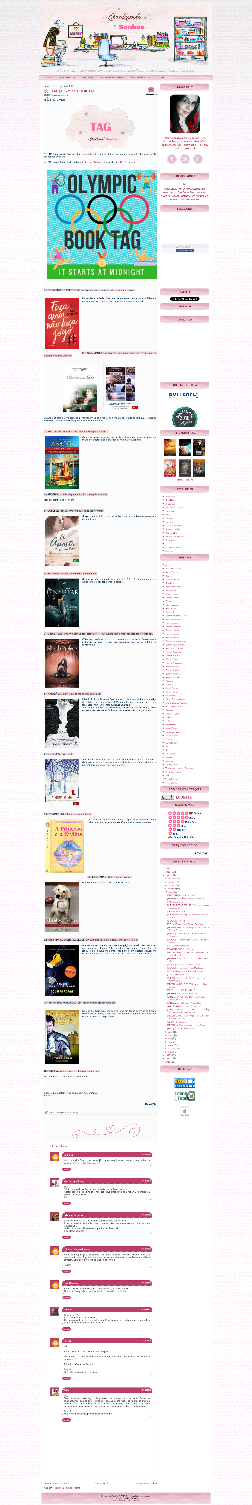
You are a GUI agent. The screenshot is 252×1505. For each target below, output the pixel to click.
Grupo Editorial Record (175, 706)
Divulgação (170, 504)
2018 (168, 869)
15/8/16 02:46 (146, 1181)
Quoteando (170, 540)
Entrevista (169, 511)
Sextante (169, 761)
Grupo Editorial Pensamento (177, 703)
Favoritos (169, 518)
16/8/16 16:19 (146, 1309)
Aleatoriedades (171, 496)
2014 (168, 1058)
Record (168, 746)
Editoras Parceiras (112, 77)
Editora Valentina (172, 674)
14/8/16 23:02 (146, 1155)
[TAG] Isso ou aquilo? (176, 911)
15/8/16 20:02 (146, 1215)
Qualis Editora (171, 743)
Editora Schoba (172, 666)
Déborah (67, 1309)
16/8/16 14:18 (146, 1283)
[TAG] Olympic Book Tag (72, 91)
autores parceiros (172, 547)
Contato (162, 77)
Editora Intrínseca (173, 627)
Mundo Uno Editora (173, 732)
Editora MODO (172, 637)
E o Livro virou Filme (174, 507)
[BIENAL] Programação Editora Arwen (183, 965)
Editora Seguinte (172, 670)
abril (170, 1042)
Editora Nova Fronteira (175, 645)
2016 (168, 875)
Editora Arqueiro (172, 605)
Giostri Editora (171, 692)
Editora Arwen (171, 608)
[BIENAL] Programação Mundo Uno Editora (186, 968)
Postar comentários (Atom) (66, 1488)
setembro (172, 889)
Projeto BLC (171, 533)
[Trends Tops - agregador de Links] (184, 1102)
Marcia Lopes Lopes (73, 1181)
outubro (172, 885)
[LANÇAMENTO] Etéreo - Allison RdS (184, 1003)
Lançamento (170, 522)
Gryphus (169, 710)
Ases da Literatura (173, 568)
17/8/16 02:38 (146, 1341)
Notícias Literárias (173, 529)
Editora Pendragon (173, 663)
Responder (66, 1169)
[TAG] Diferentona (175, 902)
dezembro (172, 878)
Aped (167, 565)
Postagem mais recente (55, 1483)
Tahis (66, 1390)
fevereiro (172, 1048)
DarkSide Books (172, 597)
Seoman (168, 757)
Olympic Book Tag (67, 1112)
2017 (168, 872)
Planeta (168, 739)
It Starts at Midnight (91, 162)
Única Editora (171, 783)
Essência (169, 681)
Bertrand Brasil (172, 579)
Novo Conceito (171, 735)
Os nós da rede (89, 154)
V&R (167, 775)
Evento (168, 514)
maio (170, 1038)
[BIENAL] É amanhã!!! (176, 921)
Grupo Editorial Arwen (175, 699)
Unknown (65, 95)
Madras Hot (170, 725)
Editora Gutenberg (173, 619)
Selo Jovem (170, 754)
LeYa (167, 721)
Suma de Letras (171, 765)
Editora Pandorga (173, 652)
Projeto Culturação (174, 536)
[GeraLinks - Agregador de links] (184, 1088)
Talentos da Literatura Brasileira (179, 768)
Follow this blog (185, 251)
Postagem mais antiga (146, 1483)
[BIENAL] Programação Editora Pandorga (185, 924)
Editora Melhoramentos (175, 641)
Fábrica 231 (170, 685)
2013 (168, 1062)
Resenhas (88, 77)
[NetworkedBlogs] (185, 247)
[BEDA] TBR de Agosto (177, 1022)
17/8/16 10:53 (146, 1390)
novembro (172, 882)
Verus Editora (171, 779)
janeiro (171, 1052)
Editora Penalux (172, 659)
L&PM (168, 717)
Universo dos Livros (173, 772)
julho (170, 1032)
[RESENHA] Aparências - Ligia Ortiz (182, 993)
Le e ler (67, 1341)
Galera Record (171, 688)
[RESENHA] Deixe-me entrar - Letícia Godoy (186, 1025)
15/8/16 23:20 (146, 1249)
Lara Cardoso (70, 1283)
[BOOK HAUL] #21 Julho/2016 (181, 990)
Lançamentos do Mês (174, 525)
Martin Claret (171, 728)
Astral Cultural (172, 572)
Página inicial (101, 1483)
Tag (76, 1112)
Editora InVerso (172, 623)
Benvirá (168, 576)
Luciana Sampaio (131, 1500)
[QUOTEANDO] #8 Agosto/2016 (181, 895)
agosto (171, 892)
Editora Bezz (170, 612)
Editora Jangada (172, 630)
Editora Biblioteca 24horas (176, 616)
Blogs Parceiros (140, 77)
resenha (168, 551)
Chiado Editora (171, 594)
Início (49, 77)
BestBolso (169, 583)
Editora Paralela (172, 656)
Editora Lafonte (172, 634)
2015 (168, 1055)
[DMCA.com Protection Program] (184, 1117)
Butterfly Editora (173, 587)
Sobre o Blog (67, 77)
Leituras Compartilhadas (76, 1249)
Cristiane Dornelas (73, 1215)
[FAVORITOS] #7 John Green (180, 949)
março (171, 1045)
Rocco (168, 750)
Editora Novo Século (174, 648)
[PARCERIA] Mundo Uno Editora (181, 1006)
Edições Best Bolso (173, 677)
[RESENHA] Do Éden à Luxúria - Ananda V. (185, 898)
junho (170, 1035)
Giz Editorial (170, 696)
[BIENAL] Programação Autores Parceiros (185, 971)
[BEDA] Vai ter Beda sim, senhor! (181, 1028)
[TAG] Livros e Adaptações (178, 946)
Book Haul (169, 500)
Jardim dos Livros (172, 714)
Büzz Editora (171, 590)
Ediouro (168, 601)
